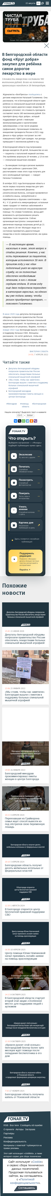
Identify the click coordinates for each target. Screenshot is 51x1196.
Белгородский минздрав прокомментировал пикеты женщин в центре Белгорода (25, 394)
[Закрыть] (46, 45)
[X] (19, 421)
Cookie (37, 1162)
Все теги (14, 1125)
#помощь (24, 403)
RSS (6, 1125)
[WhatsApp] (23, 421)
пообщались (34, 94)
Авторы (20, 1129)
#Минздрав (11, 403)
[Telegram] (27, 421)
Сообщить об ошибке (31, 1125)
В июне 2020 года (11, 314)
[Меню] (47, 3)
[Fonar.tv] (8, 3)
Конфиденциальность (15, 1141)
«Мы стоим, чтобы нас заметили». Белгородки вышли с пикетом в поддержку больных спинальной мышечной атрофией (28, 384)
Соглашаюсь (26, 1188)
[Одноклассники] (31, 421)
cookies (29, 1153)
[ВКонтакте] (15, 421)
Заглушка (30, 1129)
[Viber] (35, 421)
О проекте (9, 1129)
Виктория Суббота (39, 351)
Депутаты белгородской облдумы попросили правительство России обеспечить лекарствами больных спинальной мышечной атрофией (24, 372)
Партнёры (9, 1133)
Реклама (8, 1137)
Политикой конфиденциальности (24, 1181)
